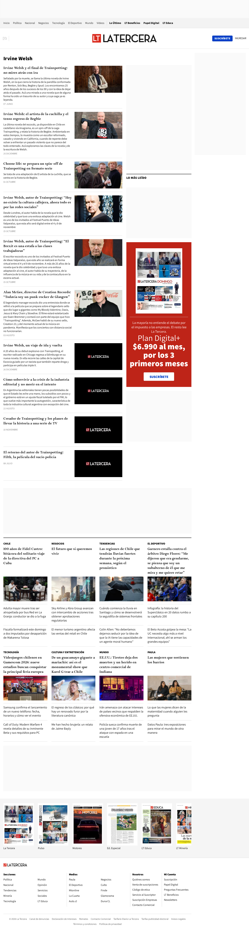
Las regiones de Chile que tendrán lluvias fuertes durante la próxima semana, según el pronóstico (119, 558)
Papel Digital (151, 23)
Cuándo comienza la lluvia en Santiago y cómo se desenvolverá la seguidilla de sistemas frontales (120, 612)
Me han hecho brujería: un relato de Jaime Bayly (72, 726)
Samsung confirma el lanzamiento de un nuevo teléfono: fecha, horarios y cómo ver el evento (25, 711)
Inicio (6, 23)
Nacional (30, 23)
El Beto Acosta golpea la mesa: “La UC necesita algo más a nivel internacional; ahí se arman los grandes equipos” (169, 635)
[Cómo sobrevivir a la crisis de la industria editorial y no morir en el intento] (98, 390)
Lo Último (115, 23)
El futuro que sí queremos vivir (71, 551)
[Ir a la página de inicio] (124, 38)
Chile (7, 543)
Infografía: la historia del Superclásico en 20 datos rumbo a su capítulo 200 (169, 612)
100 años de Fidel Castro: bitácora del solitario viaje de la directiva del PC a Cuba (24, 556)
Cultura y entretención (67, 652)
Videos (100, 23)
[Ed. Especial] (122, 844)
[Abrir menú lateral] (6, 38)
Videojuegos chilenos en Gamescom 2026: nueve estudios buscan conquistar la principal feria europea (24, 665)
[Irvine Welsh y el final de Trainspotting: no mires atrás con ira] (98, 79)
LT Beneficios (132, 23)
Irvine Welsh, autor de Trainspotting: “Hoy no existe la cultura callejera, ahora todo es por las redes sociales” (37, 202)
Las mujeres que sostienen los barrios (168, 660)
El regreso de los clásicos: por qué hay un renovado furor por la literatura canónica (72, 711)
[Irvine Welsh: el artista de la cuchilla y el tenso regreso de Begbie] (98, 125)
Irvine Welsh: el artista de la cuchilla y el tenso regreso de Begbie (35, 117)
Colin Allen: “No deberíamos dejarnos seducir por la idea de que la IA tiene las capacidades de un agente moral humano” (120, 635)
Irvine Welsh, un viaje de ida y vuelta (32, 345)
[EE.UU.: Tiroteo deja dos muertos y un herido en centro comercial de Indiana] (121, 688)
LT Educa (168, 23)
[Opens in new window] (87, 844)
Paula (151, 652)
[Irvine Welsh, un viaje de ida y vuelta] (98, 356)
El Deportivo (75, 23)
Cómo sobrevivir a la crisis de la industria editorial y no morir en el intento (36, 382)
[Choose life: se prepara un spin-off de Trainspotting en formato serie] (98, 175)
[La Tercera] (18, 844)
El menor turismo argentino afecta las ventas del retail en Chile (73, 631)
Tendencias (107, 543)
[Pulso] (53, 844)
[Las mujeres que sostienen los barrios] (170, 688)
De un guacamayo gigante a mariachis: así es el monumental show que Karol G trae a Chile (73, 665)
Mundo (89, 23)
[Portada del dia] (159, 312)
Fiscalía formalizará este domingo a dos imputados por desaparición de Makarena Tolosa (25, 633)
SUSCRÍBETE (159, 377)
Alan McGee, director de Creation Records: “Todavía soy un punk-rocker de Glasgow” (37, 295)
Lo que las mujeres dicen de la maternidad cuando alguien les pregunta (167, 711)
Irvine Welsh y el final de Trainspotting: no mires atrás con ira (35, 70)
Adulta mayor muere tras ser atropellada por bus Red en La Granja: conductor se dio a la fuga (24, 612)
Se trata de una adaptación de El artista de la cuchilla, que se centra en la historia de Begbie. (37, 175)
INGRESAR (240, 38)
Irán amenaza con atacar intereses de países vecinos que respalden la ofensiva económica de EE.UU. (121, 711)
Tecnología (58, 23)
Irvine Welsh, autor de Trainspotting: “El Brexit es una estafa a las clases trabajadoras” (36, 246)
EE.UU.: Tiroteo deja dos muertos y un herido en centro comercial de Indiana (118, 665)
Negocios (43, 23)
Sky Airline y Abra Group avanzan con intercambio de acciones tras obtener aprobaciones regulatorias (72, 614)
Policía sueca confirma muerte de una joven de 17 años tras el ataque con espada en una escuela (120, 730)
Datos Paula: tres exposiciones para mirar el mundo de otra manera (167, 728)
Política (17, 23)
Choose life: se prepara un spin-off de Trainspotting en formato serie (33, 166)
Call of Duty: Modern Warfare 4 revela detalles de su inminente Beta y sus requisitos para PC (23, 728)
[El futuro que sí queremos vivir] (73, 589)
